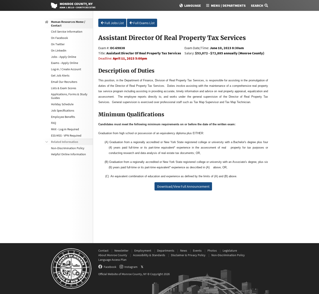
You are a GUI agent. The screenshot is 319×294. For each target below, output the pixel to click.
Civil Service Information (66, 32)
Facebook (110, 267)
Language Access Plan (112, 260)
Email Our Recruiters (64, 82)
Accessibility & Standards (149, 255)
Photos (212, 250)
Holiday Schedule (62, 104)
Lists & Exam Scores (63, 88)
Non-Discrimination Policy (67, 148)
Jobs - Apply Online (63, 57)
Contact (103, 250)
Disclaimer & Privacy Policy (188, 255)
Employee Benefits (63, 117)
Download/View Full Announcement (183, 186)
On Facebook (59, 38)
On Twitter (58, 44)
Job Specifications (62, 110)
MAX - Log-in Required (65, 129)
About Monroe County (112, 255)
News (183, 250)
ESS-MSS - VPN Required (66, 135)
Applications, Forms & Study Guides (69, 96)
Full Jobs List (114, 23)
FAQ (53, 123)
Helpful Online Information (68, 154)
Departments (165, 250)
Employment (142, 250)
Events (197, 250)
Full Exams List (144, 23)
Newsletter (121, 250)
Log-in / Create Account (66, 69)
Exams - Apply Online (64, 63)
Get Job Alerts (60, 75)
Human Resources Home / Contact (68, 23)
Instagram (131, 267)
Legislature (230, 250)
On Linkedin (58, 50)
